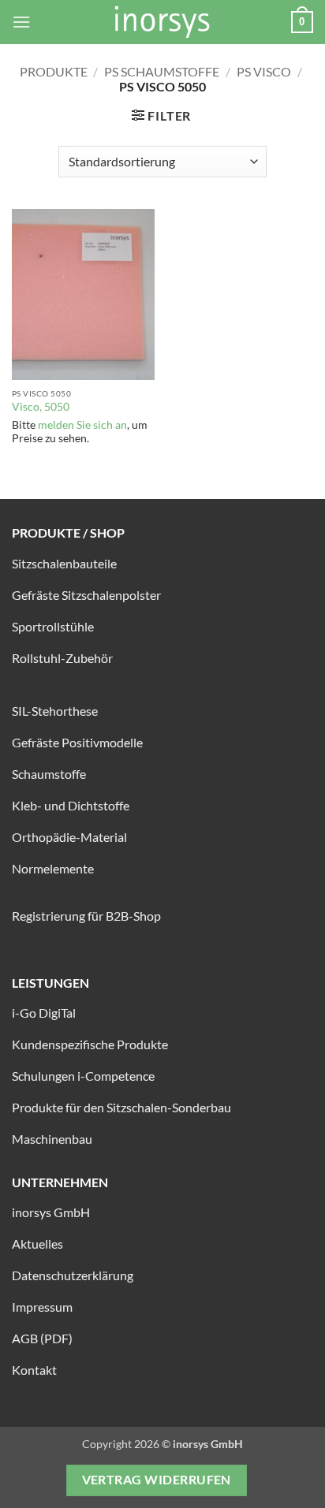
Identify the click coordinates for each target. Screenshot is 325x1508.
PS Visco (264, 71)
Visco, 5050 (40, 406)
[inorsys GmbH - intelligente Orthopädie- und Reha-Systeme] (162, 22)
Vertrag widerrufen (156, 1480)
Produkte (54, 71)
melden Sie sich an (82, 425)
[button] (21, 21)
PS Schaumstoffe (161, 71)
